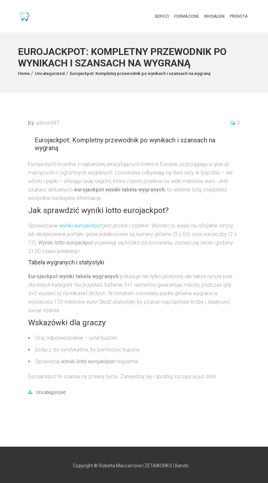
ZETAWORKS (158, 465)
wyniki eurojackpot (80, 226)
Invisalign (214, 16)
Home (24, 73)
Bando (182, 465)
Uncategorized (50, 73)
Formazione (186, 16)
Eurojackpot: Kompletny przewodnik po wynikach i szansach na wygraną (140, 73)
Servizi (162, 16)
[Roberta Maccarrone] (24, 16)
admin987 (48, 123)
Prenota (238, 16)
